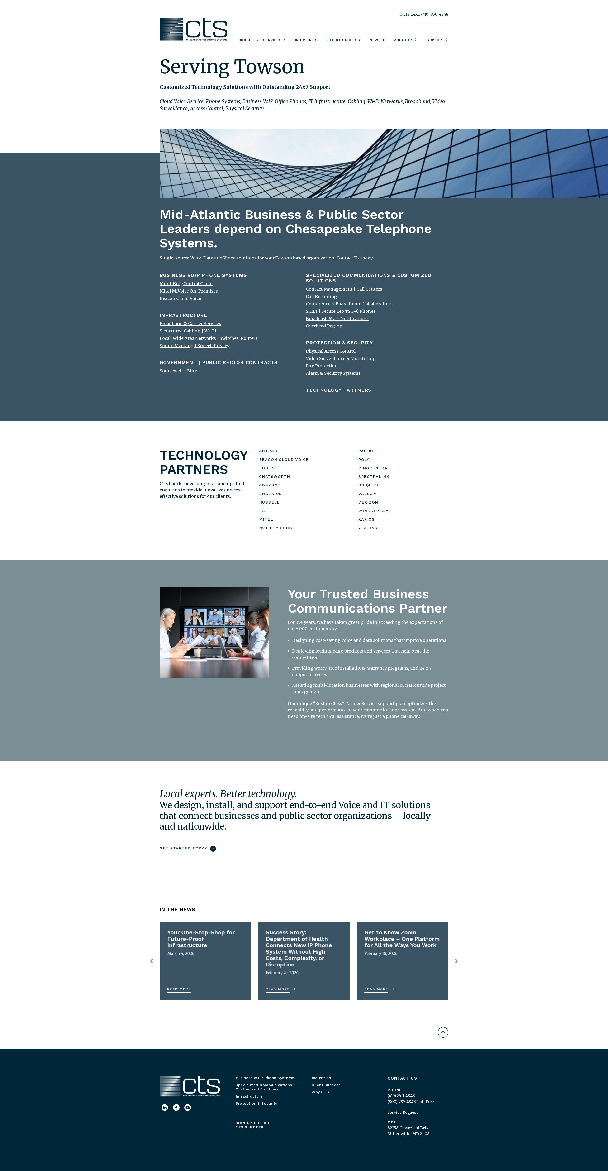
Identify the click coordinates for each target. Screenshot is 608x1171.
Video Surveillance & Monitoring (341, 358)
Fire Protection (322, 366)
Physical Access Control (331, 351)
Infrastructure (249, 1096)
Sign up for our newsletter (254, 1125)
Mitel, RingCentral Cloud (186, 283)
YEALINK (368, 528)
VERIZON (368, 502)
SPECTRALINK (373, 476)
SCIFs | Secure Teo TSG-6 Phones (340, 311)
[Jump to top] (443, 1032)
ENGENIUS (270, 493)
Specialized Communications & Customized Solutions (266, 1087)
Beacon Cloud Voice (180, 298)
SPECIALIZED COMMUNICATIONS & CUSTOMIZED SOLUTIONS (369, 277)
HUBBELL (269, 502)
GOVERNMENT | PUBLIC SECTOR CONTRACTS (219, 362)
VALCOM (367, 493)
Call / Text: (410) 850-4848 (423, 14)
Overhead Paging (324, 326)
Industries (306, 40)
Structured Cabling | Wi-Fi (188, 331)
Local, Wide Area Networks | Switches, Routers (208, 338)
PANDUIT (368, 451)
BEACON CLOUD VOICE (284, 459)
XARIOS (366, 519)
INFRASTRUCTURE (183, 315)
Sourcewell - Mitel (179, 371)
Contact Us (402, 1078)
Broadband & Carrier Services (190, 323)
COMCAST (270, 485)
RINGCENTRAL (374, 468)
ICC (263, 511)
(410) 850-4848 (401, 1095)
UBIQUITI (368, 485)
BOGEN (267, 468)
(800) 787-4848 (402, 1101)
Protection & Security (256, 1103)
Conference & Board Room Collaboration (349, 304)
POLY (363, 459)
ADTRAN (268, 451)
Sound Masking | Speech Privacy (194, 345)
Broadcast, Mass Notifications (337, 318)
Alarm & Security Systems (333, 373)
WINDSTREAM (373, 511)
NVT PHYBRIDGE (277, 528)
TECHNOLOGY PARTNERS (339, 390)
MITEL (266, 519)
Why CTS (320, 1092)
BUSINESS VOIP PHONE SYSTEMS (203, 275)
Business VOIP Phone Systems (265, 1077)
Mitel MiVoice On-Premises (189, 291)
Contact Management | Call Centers (344, 289)
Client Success (343, 40)
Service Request (403, 1112)
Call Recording (321, 296)
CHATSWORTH (274, 476)
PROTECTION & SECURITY (339, 343)
